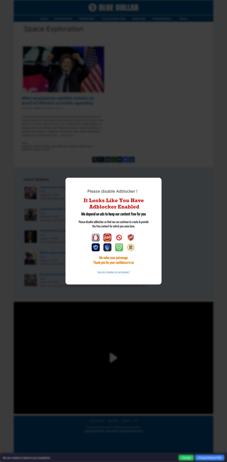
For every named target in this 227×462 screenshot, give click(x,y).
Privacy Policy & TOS (209, 457)
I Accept (186, 457)
